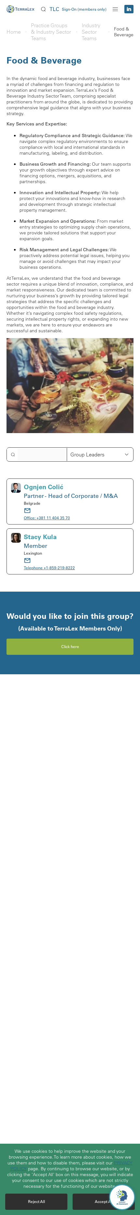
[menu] (115, 9)
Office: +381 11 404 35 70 (47, 517)
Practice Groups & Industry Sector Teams (51, 31)
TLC (54, 9)
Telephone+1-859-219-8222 (49, 567)
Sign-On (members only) (84, 9)
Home (14, 32)
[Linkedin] (129, 9)
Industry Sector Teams (91, 31)
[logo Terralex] (23, 9)
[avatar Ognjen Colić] (16, 501)
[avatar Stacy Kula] (16, 551)
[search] (43, 9)
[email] (27, 510)
